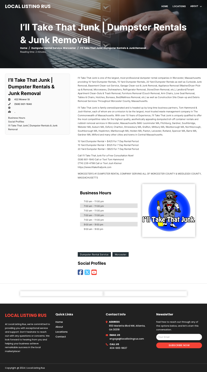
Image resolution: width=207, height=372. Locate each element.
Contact (60, 336)
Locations (179, 6)
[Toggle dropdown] (201, 6)
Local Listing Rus (28, 6)
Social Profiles (16, 121)
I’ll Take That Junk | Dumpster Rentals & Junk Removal (32, 127)
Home (164, 6)
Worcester (69, 48)
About (59, 327)
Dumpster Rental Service (46, 48)
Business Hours (16, 117)
